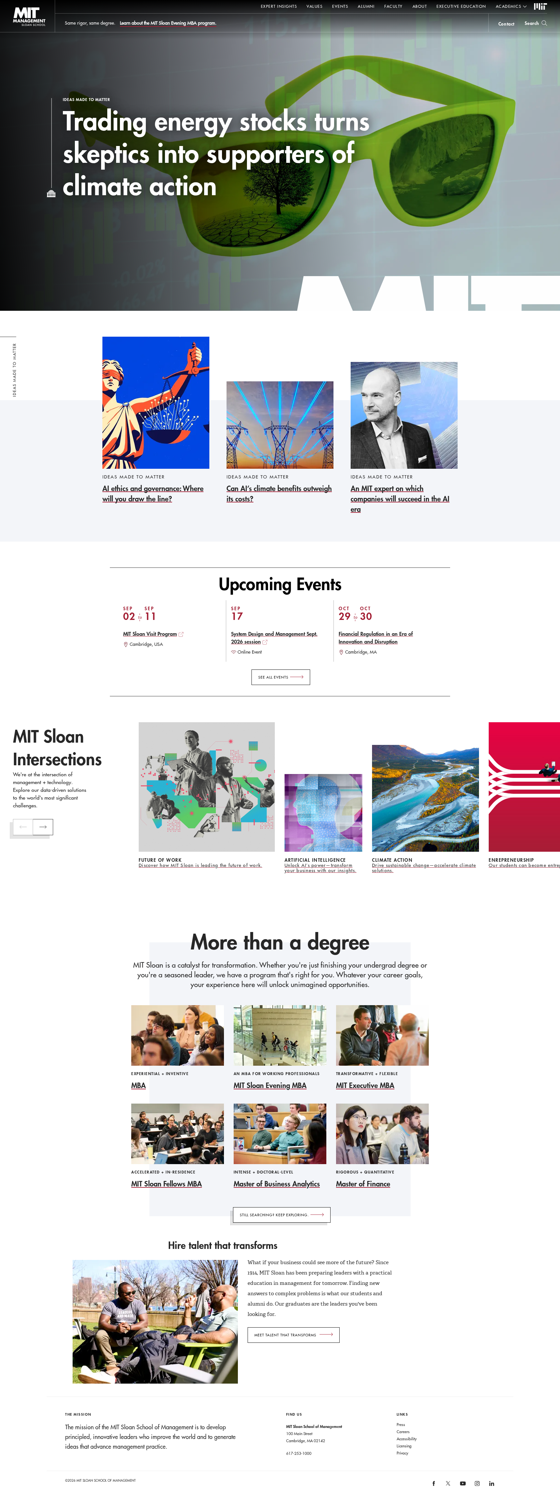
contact (506, 24)
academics (508, 6)
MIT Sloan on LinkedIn (491, 1485)
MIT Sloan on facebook (434, 1485)
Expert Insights (279, 6)
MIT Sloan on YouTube (462, 1487)
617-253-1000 (298, 1453)
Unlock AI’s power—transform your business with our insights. (320, 867)
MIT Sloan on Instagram (476, 1485)
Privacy (402, 1452)
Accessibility (407, 1438)
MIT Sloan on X (448, 1485)
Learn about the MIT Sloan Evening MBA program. (168, 23)
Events (340, 6)
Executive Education (461, 6)
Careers (403, 1431)
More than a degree (280, 942)
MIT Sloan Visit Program (150, 633)
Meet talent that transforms (285, 1335)
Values (314, 6)
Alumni (366, 6)
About (420, 6)
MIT (540, 7)
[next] (43, 827)
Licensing (404, 1445)
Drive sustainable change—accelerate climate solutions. (424, 867)
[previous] (23, 827)
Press (401, 1424)
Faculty (393, 6)
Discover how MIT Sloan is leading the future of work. (200, 865)
